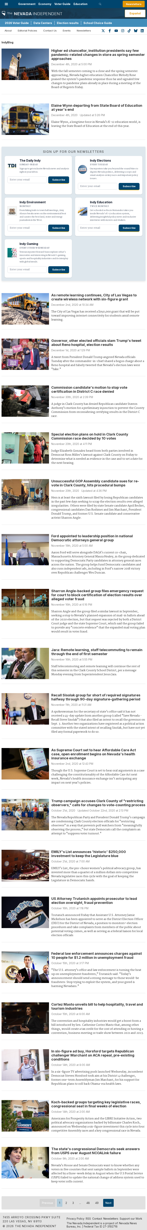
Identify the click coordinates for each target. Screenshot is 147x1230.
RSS (88, 1218)
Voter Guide (62, 4)
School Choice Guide (97, 23)
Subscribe (58, 179)
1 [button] (59, 1202)
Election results (68, 23)
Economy (44, 4)
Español (135, 13)
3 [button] (73, 1202)
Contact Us (50, 30)
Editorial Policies (27, 30)
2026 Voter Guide (17, 23)
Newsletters (133, 4)
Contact (97, 1218)
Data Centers (42, 23)
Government (26, 4)
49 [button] (97, 1202)
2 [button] (66, 1202)
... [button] (80, 1202)
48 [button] (88, 1202)
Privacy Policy (75, 1218)
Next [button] (108, 1202)
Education (80, 4)
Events (67, 30)
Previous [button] (47, 1202)
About (8, 30)
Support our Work (131, 1218)
